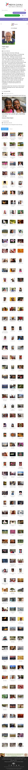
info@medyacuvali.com (8, 759)
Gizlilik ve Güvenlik (10, 766)
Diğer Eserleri (4, 128)
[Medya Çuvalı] (14, 4)
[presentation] (1, 24)
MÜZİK (16, 24)
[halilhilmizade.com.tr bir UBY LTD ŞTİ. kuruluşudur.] (13, 763)
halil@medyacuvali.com (8, 93)
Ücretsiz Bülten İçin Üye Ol (20, 12)
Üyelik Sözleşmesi (6, 766)
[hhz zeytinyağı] (14, 755)
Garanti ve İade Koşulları (21, 766)
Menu (25, 19)
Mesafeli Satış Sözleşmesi (16, 766)
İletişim (11, 128)
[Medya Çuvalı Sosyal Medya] (11, 765)
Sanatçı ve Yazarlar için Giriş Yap (13, 15)
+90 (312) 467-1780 (19, 759)
